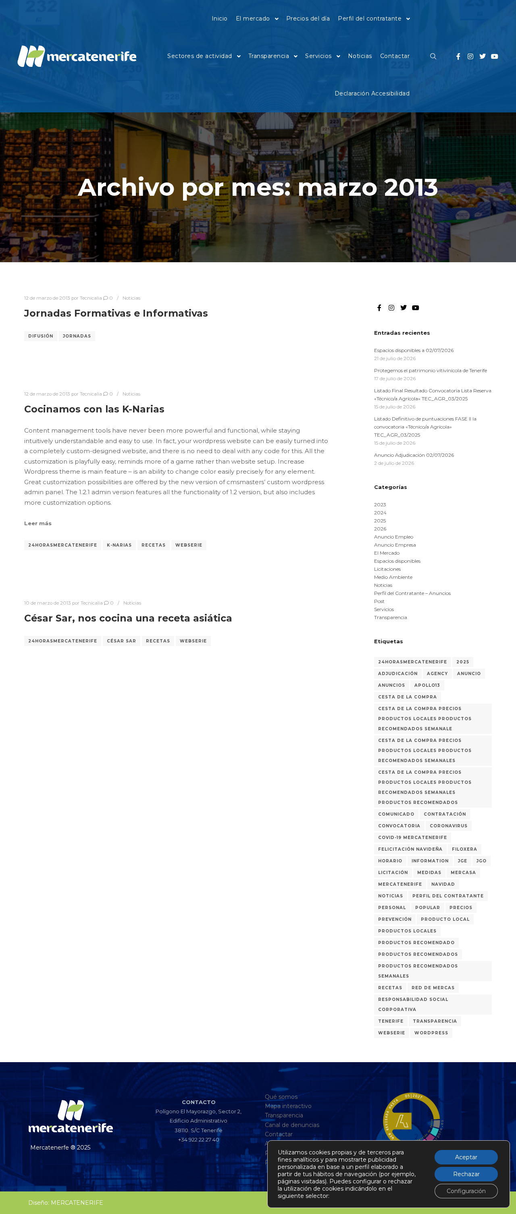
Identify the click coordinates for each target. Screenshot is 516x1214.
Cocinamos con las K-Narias (94, 409)
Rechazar (466, 1174)
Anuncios (391, 685)
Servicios (384, 609)
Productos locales (407, 931)
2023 (380, 504)
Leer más (38, 523)
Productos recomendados (418, 954)
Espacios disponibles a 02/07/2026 (414, 350)
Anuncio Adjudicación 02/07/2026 (414, 455)
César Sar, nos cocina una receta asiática (128, 618)
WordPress (431, 1033)
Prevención (395, 919)
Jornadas (77, 336)
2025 (380, 521)
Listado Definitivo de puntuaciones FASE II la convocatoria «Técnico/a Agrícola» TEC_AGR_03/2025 (425, 427)
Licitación (393, 872)
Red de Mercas (433, 987)
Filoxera (464, 849)
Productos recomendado (416, 942)
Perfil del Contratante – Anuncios (412, 593)
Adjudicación (398, 673)
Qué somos (281, 1096)
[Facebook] (458, 56)
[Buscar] (433, 56)
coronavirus (449, 826)
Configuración (466, 1191)
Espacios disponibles (397, 561)
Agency (437, 673)
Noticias (131, 298)
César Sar (121, 641)
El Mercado (386, 553)
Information (430, 861)
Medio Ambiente (393, 577)
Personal (392, 907)
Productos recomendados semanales (418, 971)
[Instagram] (470, 56)
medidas (429, 872)
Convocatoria (399, 826)
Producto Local (445, 919)
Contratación (445, 814)
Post (379, 601)
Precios (460, 907)
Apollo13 (427, 685)
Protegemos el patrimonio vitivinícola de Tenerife (430, 370)
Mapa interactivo (288, 1106)
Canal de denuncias (292, 1125)
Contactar (279, 1134)
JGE (462, 861)
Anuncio (469, 673)
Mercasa (463, 872)
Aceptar (466, 1157)
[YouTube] (494, 56)
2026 (380, 529)
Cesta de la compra (407, 697)
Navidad (443, 884)
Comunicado (396, 814)
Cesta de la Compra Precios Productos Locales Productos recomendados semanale (425, 718)
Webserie (188, 545)
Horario (390, 861)
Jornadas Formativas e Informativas (116, 313)
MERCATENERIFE (400, 884)
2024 (380, 513)
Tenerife (391, 1021)
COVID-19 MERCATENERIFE (412, 837)
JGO (481, 861)
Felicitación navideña (410, 849)
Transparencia (390, 617)
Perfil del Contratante (448, 896)
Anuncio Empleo (393, 537)
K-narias (119, 545)
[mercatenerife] (76, 56)
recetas (153, 545)
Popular (427, 907)
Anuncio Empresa (395, 545)
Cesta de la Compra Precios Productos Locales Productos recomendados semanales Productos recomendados (425, 787)
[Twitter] (482, 56)
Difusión (40, 336)
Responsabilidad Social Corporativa (413, 1004)
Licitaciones (387, 569)
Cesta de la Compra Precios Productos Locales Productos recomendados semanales (425, 750)
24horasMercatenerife (62, 545)
